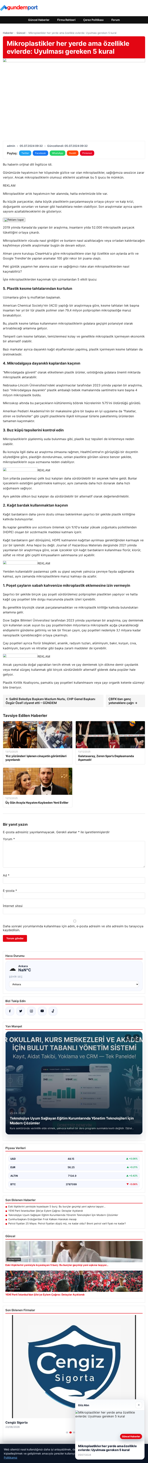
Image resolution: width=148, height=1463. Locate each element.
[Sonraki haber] (136, 1037)
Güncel (21, 32)
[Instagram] (31, 1011)
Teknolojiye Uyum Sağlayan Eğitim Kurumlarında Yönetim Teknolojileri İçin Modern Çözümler (63, 1214)
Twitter (25, 153)
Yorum (9, 839)
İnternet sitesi (13, 906)
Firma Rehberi (66, 19)
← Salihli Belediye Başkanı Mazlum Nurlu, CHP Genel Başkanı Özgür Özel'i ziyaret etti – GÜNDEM (50, 701)
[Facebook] (9, 1011)
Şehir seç (16, 976)
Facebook (40, 153)
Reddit (72, 153)
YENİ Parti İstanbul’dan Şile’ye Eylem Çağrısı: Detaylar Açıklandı (45, 1210)
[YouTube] (42, 1011)
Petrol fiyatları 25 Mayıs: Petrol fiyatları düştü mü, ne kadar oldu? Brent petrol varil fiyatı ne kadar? (67, 1223)
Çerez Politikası (93, 19)
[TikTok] (53, 1011)
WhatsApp (57, 153)
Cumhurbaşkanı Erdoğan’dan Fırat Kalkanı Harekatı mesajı (42, 1219)
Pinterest (87, 153)
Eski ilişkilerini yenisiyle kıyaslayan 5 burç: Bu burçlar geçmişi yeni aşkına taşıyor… (57, 1206)
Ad (6, 875)
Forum (115, 19)
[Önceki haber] (128, 1037)
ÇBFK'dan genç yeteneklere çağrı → (122, 701)
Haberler (8, 32)
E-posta (10, 891)
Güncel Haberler (39, 19)
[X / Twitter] (20, 1011)
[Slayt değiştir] (67, 1432)
